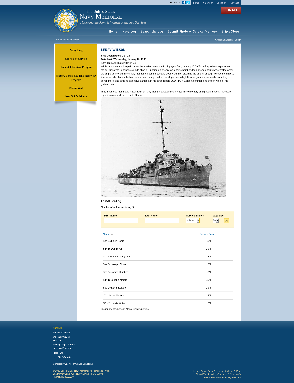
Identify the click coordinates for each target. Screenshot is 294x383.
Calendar (208, 2)
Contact (234, 2)
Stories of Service (76, 59)
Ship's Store (230, 31)
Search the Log (152, 31)
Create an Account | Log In (228, 40)
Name (106, 234)
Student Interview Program (76, 67)
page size (218, 215)
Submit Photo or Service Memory (192, 31)
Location (221, 2)
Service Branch (195, 215)
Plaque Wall (76, 88)
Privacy (66, 364)
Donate (231, 10)
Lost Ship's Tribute (76, 96)
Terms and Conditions (82, 364)
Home (196, 2)
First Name (110, 215)
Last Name (151, 215)
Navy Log (129, 31)
